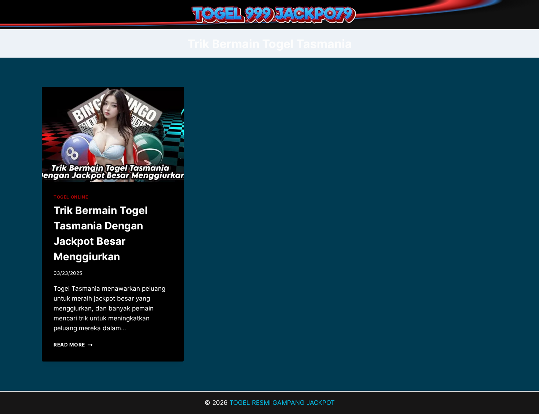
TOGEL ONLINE (71, 197)
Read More (73, 345)
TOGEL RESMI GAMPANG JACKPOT (282, 402)
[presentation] (113, 134)
